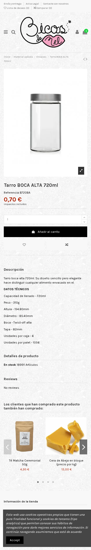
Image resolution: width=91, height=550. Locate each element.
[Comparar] (25, 455)
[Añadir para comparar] (67, 245)
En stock (10, 364)
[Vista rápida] (31, 455)
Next (83, 447)
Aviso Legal (32, 3)
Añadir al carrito (49, 232)
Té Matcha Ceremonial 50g (24, 462)
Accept (15, 540)
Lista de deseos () (18, 8)
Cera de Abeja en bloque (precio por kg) (66, 462)
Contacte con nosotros (56, 3)
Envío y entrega (13, 3)
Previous (7, 447)
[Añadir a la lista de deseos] (24, 245)
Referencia (11, 192)
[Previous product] (84, 59)
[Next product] (86, 59)
